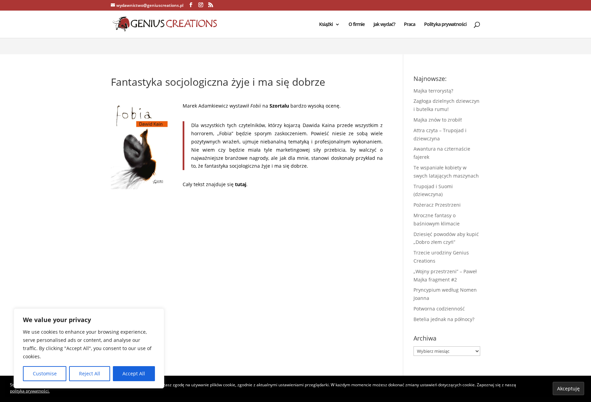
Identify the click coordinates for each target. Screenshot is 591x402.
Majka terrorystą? (433, 90)
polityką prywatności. (30, 391)
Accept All (133, 373)
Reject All (89, 373)
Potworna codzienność (439, 308)
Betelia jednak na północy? (443, 319)
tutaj (240, 184)
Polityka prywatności (445, 24)
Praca (409, 24)
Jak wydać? (384, 24)
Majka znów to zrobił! (437, 119)
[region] (89, 348)
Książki (326, 24)
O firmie (357, 24)
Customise (45, 373)
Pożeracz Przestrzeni (437, 205)
